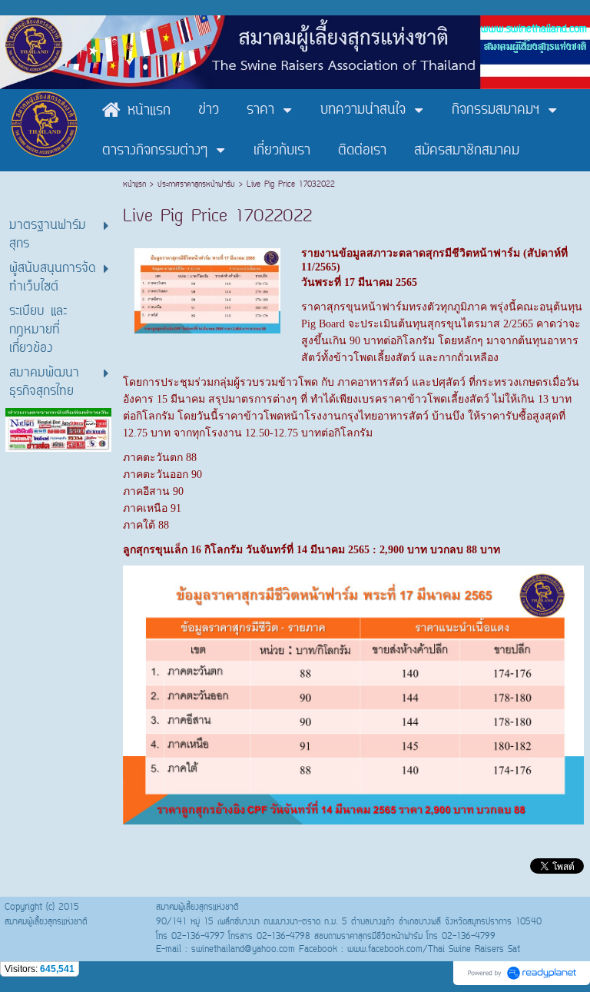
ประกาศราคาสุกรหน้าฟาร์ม (196, 185)
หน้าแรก (136, 185)
